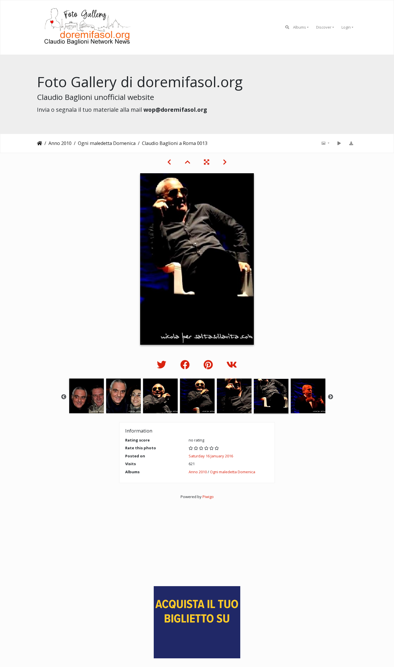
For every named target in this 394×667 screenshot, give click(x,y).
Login (346, 27)
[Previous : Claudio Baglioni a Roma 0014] (169, 162)
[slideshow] (339, 143)
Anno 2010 (60, 143)
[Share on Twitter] (163, 364)
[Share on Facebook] (186, 364)
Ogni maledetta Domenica (107, 143)
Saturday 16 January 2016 (211, 456)
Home (39, 143)
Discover (323, 27)
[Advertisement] (197, 540)
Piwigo (208, 496)
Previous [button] (64, 397)
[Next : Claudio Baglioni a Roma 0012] (225, 162)
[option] (86, 396)
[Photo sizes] (325, 143)
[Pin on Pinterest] (209, 364)
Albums (299, 27)
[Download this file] (351, 143)
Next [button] (330, 397)
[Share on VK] (232, 364)
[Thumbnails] (187, 162)
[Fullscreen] (206, 162)
